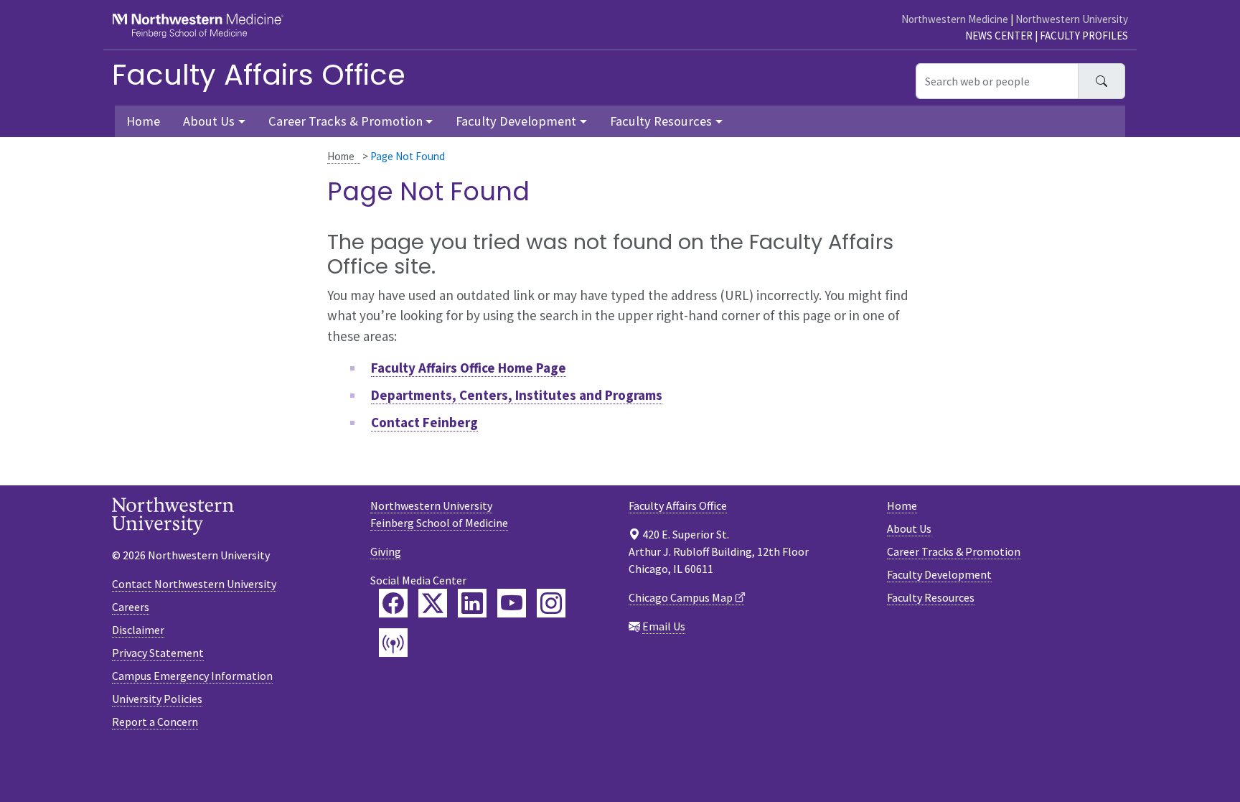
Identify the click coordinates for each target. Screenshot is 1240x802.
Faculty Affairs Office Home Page (468, 367)
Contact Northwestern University (194, 584)
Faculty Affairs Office (258, 74)
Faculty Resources (930, 597)
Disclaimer (138, 630)
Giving (385, 551)
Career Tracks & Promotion (953, 551)
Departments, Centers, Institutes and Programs (516, 395)
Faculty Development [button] (516, 121)
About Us (909, 528)
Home (340, 156)
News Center (999, 35)
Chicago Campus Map (681, 597)
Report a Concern (155, 721)
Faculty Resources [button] (661, 121)
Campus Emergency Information (192, 675)
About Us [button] (209, 121)
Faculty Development (939, 574)
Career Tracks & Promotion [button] (345, 121)
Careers (130, 607)
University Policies (157, 698)
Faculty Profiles (1084, 35)
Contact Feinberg (424, 422)
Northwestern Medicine (954, 19)
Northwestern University (1071, 19)
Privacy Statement (158, 652)
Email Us (663, 626)
